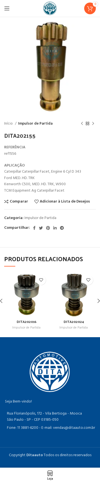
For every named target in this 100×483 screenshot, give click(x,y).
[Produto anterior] (82, 124)
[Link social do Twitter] (40, 228)
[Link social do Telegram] (62, 228)
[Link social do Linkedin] (55, 228)
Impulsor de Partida (35, 124)
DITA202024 (74, 321)
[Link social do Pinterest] (48, 228)
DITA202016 (26, 321)
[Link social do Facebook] (34, 228)
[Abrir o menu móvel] (6, 8)
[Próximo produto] (93, 124)
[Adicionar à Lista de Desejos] (41, 280)
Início (9, 124)
